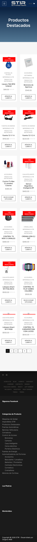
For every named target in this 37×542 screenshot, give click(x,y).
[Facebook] (3, 375)
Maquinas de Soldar (10, 419)
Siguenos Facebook (10, 401)
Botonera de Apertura (28, 86)
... (20, 351)
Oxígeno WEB (7, 539)
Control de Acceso (8, 73)
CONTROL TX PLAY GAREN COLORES (28, 289)
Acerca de (7, 381)
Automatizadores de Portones (14, 454)
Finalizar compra (10, 387)
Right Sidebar (27, 389)
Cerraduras (6, 433)
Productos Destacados (8, 80)
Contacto (19, 384)
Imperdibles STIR (8, 77)
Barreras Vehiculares (10, 430)
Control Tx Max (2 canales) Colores (8, 183)
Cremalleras (28, 227)
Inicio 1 (20, 387)
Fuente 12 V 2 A (29, 135)
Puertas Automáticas (10, 427)
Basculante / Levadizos (14, 460)
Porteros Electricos (12, 449)
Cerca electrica (11, 446)
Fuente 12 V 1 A (8, 135)
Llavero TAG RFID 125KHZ (8, 85)
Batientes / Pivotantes (13, 462)
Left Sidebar (29, 387)
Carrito (21, 381)
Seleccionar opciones (8, 198)
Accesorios (28, 73)
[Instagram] (6, 375)
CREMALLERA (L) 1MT (28, 237)
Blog (14, 381)
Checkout (29, 381)
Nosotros (17, 389)
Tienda (15, 392)
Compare (10, 384)
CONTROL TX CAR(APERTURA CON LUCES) (28, 329)
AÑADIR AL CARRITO (8, 97)
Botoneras (28, 75)
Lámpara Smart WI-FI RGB (8, 328)
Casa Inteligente (28, 174)
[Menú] (4, 4)
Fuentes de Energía (8, 126)
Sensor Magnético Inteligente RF (28, 186)
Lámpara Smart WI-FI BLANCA (8, 288)
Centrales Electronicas (13, 465)
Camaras (8, 441)
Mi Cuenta (8, 389)
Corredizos (9, 468)
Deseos (27, 384)
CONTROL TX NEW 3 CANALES (8, 237)
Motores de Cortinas (10, 473)
